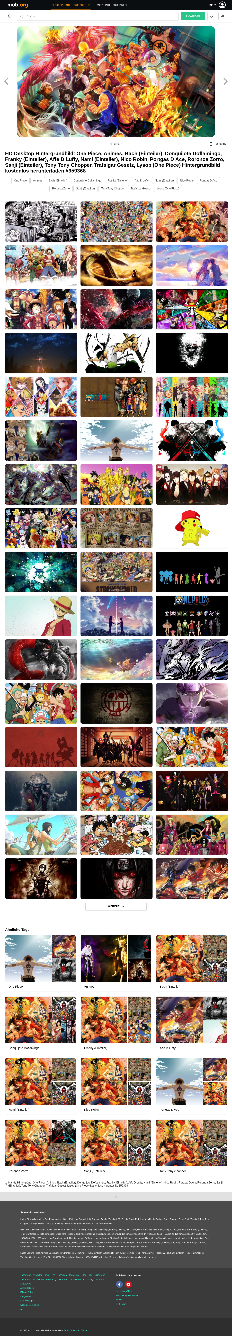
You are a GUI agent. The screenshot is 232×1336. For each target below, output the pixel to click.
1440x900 (50, 1279)
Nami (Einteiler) (164, 180)
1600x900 (62, 1275)
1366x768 (37, 1275)
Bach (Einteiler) (58, 180)
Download (193, 16)
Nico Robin (187, 180)
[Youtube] (129, 1287)
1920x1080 (25, 1275)
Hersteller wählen (124, 1291)
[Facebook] (120, 1287)
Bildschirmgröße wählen (127, 1295)
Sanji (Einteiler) (85, 188)
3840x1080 (38, 1279)
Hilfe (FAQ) (121, 1304)
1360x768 (99, 1279)
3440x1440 (99, 1275)
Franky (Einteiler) (118, 180)
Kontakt (119, 1300)
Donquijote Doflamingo (87, 180)
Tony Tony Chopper (112, 188)
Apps (22, 1309)
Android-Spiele (27, 1288)
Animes (37, 180)
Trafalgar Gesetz (141, 188)
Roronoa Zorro (61, 188)
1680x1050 (62, 1279)
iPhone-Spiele (27, 1292)
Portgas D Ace (208, 180)
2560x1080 (25, 1279)
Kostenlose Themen (29, 1305)
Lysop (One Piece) (168, 188)
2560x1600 (25, 1284)
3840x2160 (50, 1275)
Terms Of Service (71, 1330)
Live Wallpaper (27, 1301)
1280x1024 (87, 1275)
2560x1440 (74, 1275)
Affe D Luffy (142, 180)
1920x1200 (75, 1279)
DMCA (84, 1330)
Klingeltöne (25, 1296)
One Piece (20, 180)
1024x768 (87, 1279)
